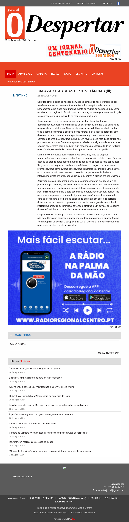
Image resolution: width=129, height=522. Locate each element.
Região (55, 73)
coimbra (41, 73)
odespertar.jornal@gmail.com (109, 490)
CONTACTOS (106, 3)
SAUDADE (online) (64, 501)
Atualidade (25, 73)
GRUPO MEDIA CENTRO (61, 3)
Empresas (98, 73)
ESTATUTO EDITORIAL (86, 3)
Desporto (81, 73)
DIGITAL (65, 519)
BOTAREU (96, 498)
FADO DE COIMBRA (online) (72, 498)
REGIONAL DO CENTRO (41, 498)
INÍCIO (10, 73)
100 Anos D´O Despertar (21, 81)
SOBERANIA (111, 498)
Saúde (67, 73)
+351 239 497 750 (115, 487)
